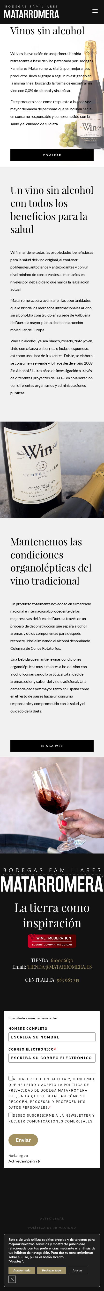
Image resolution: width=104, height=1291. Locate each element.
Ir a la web (52, 746)
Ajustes (77, 1270)
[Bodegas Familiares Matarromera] (31, 11)
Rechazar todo (51, 1270)
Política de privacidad (52, 1227)
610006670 (62, 960)
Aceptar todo (21, 1270)
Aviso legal (52, 1218)
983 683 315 (68, 979)
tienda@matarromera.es (59, 966)
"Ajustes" (15, 1261)
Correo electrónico (32, 1049)
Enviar (23, 1139)
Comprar (52, 155)
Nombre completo (28, 1028)
